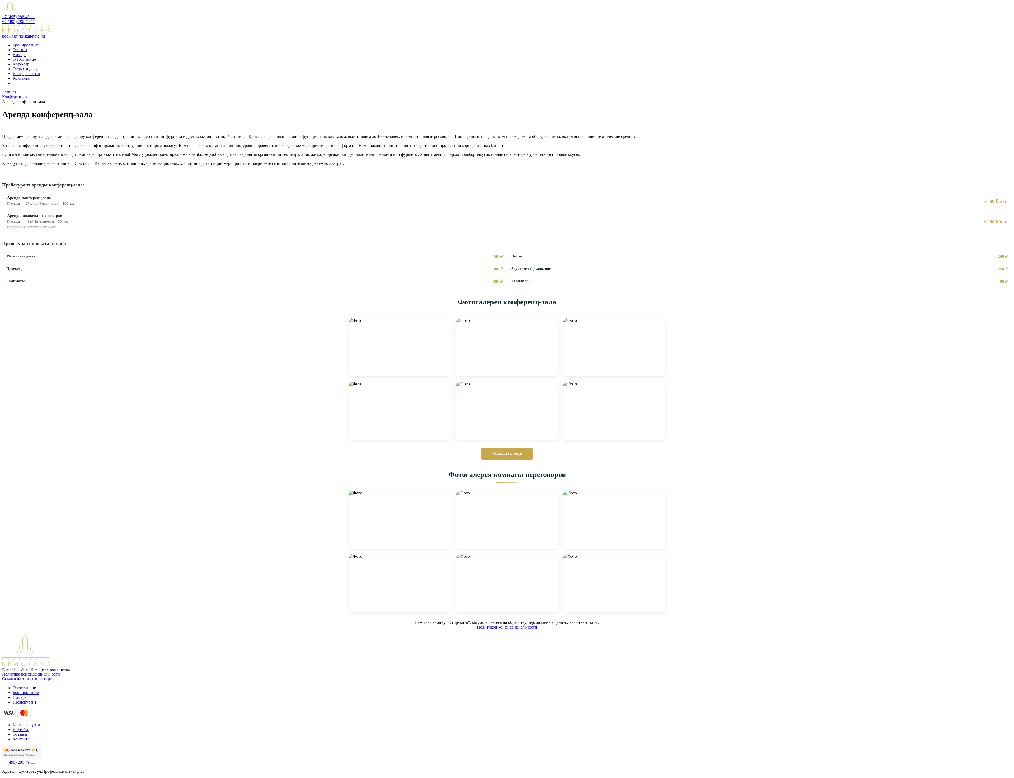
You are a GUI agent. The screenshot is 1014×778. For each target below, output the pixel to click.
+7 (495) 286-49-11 (18, 17)
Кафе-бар (21, 64)
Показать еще (507, 453)
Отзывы (20, 50)
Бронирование (26, 45)
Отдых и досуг (26, 69)
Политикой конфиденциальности (507, 627)
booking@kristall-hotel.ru (23, 36)
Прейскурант (24, 702)
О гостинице (24, 59)
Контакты (21, 78)
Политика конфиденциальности (31, 674)
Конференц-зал (26, 73)
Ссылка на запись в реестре (27, 679)
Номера (19, 54)
